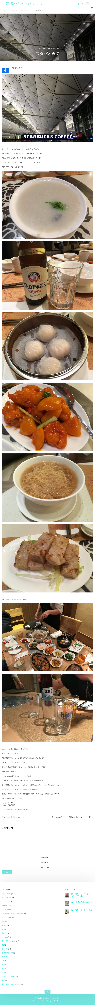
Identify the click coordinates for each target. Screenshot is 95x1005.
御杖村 (4, 933)
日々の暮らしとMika (8, 941)
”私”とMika (39, 49)
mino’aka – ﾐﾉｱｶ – (26, 10)
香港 (58, 49)
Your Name (44, 857)
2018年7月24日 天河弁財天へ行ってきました (81, 895)
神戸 (3, 965)
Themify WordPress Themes (54, 1001)
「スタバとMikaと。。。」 (46, 998)
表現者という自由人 (8, 976)
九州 (3, 921)
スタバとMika (46, 49)
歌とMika (5, 949)
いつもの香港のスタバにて (14, 817)
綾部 (3, 969)
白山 (3, 961)
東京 (3, 945)
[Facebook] (78, 4)
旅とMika (53, 49)
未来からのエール (40, 10)
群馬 (3, 973)
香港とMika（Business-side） (11, 984)
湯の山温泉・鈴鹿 (8, 953)
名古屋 (4, 925)
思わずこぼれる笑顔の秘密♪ (81, 902)
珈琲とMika (5, 957)
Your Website (45, 867)
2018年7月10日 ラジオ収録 (81, 910)
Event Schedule (6, 898)
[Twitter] (82, 4)
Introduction (5, 902)
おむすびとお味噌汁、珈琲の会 (12, 914)
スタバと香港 (47, 53)
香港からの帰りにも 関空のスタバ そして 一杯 (71, 817)
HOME (5, 10)
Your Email (44, 862)
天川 (3, 929)
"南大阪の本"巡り (8, 894)
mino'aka (4, 906)
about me (14, 10)
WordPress (43, 1001)
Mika (8, 16)
